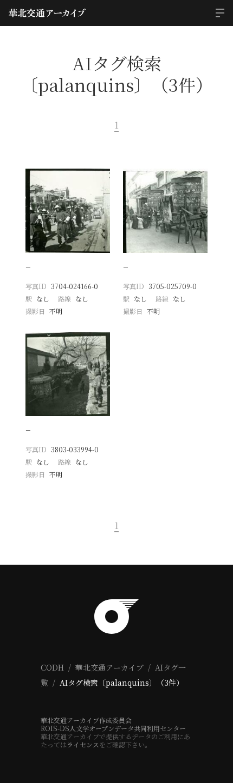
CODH (52, 667)
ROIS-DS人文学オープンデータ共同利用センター (113, 728)
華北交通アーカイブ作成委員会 (86, 720)
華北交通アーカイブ (109, 667)
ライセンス (83, 744)
